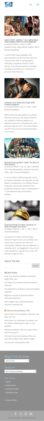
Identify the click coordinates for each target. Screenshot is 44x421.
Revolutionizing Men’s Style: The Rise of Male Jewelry (21, 163)
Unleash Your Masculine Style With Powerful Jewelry (19, 103)
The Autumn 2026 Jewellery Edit (16, 342)
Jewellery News (10, 47)
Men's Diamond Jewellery (20, 172)
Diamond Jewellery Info (18, 310)
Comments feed (12, 389)
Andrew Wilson (13, 44)
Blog (19, 47)
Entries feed (11, 385)
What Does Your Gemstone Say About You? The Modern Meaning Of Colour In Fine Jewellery (21, 323)
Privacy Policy (11, 400)
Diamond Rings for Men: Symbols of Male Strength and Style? (20, 226)
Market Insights (28, 47)
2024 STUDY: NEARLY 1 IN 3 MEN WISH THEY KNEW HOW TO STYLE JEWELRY (21, 41)
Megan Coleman (13, 229)
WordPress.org (12, 392)
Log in (8, 382)
